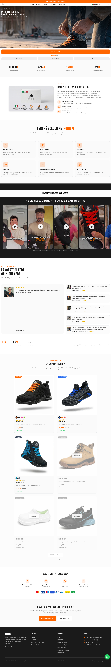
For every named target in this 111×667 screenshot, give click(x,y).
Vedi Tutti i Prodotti (54, 555)
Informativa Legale (63, 650)
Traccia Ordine (35, 645)
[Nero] (19, 417)
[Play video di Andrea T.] (15, 227)
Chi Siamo (53, 4)
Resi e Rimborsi (62, 642)
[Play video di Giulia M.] (40, 227)
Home (32, 4)
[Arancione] (17, 417)
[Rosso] (65, 417)
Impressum (60, 652)
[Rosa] (22, 417)
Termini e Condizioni (37, 642)
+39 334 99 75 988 (92, 640)
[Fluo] (24, 417)
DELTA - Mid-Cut (63, 618)
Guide (45, 4)
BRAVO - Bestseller (46, 618)
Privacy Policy (61, 647)
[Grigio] (19, 478)
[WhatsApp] (107, 656)
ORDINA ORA (55, 51)
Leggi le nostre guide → (55, 559)
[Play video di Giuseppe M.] (66, 227)
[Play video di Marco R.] (91, 227)
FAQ (58, 637)
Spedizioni (62, 4)
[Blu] (59, 417)
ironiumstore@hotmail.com (94, 637)
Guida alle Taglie (62, 645)
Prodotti (38, 4)
